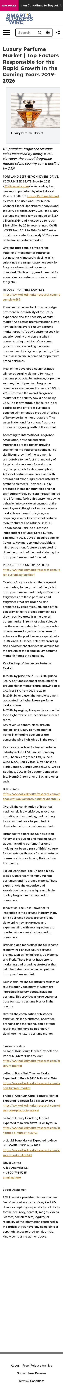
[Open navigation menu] (6, 32)
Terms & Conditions (31, 1381)
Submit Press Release (31, 1373)
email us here (12, 1177)
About (15, 1365)
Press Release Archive (37, 1365)
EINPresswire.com (16, 186)
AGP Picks (9, 5)
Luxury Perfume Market (43, 196)
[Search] (40, 32)
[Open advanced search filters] (48, 32)
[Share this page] (57, 32)
